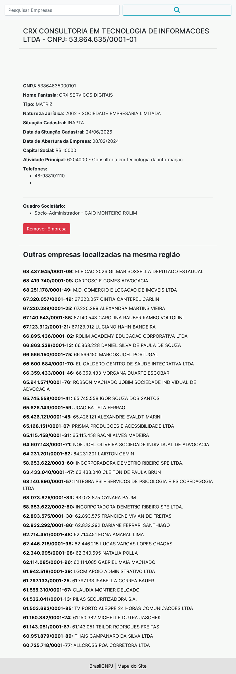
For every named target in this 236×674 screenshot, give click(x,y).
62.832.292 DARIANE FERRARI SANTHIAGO (96, 525)
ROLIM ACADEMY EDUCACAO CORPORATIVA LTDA (105, 336)
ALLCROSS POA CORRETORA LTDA (86, 645)
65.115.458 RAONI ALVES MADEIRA (86, 435)
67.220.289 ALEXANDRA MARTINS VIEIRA (94, 308)
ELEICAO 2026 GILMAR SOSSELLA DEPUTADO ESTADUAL (113, 271)
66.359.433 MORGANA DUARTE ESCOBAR (96, 373)
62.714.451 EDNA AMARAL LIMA (83, 534)
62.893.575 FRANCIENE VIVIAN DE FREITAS (97, 516)
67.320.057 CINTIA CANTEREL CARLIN (91, 299)
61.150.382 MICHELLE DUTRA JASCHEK (92, 617)
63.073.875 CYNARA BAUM (79, 497)
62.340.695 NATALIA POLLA (80, 553)
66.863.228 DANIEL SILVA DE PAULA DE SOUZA (102, 345)
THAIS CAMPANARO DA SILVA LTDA (88, 636)
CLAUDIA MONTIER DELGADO (81, 590)
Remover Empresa (46, 229)
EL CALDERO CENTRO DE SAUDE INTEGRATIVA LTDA (108, 364)
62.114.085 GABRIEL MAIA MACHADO (89, 562)
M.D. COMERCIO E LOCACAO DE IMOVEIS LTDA (100, 290)
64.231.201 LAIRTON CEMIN (78, 454)
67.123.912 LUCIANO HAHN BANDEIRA (89, 327)
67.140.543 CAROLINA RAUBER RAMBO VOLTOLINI (103, 317)
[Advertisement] (118, 67)
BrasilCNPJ (101, 666)
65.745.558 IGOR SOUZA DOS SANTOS (91, 398)
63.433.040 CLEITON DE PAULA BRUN (92, 472)
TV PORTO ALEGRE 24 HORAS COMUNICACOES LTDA (108, 608)
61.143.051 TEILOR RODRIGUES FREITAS (91, 627)
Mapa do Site (131, 666)
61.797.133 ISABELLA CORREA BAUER (88, 580)
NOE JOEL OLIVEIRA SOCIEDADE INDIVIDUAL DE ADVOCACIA (116, 444)
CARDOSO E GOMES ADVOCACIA (85, 281)
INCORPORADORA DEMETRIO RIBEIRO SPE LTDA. (103, 463)
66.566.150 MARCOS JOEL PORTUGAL (90, 354)
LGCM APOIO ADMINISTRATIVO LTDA (89, 571)
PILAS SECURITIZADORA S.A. (80, 599)
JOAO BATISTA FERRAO (74, 407)
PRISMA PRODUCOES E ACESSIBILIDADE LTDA (98, 426)
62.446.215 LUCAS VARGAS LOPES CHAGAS (97, 544)
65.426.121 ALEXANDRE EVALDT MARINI (92, 417)
